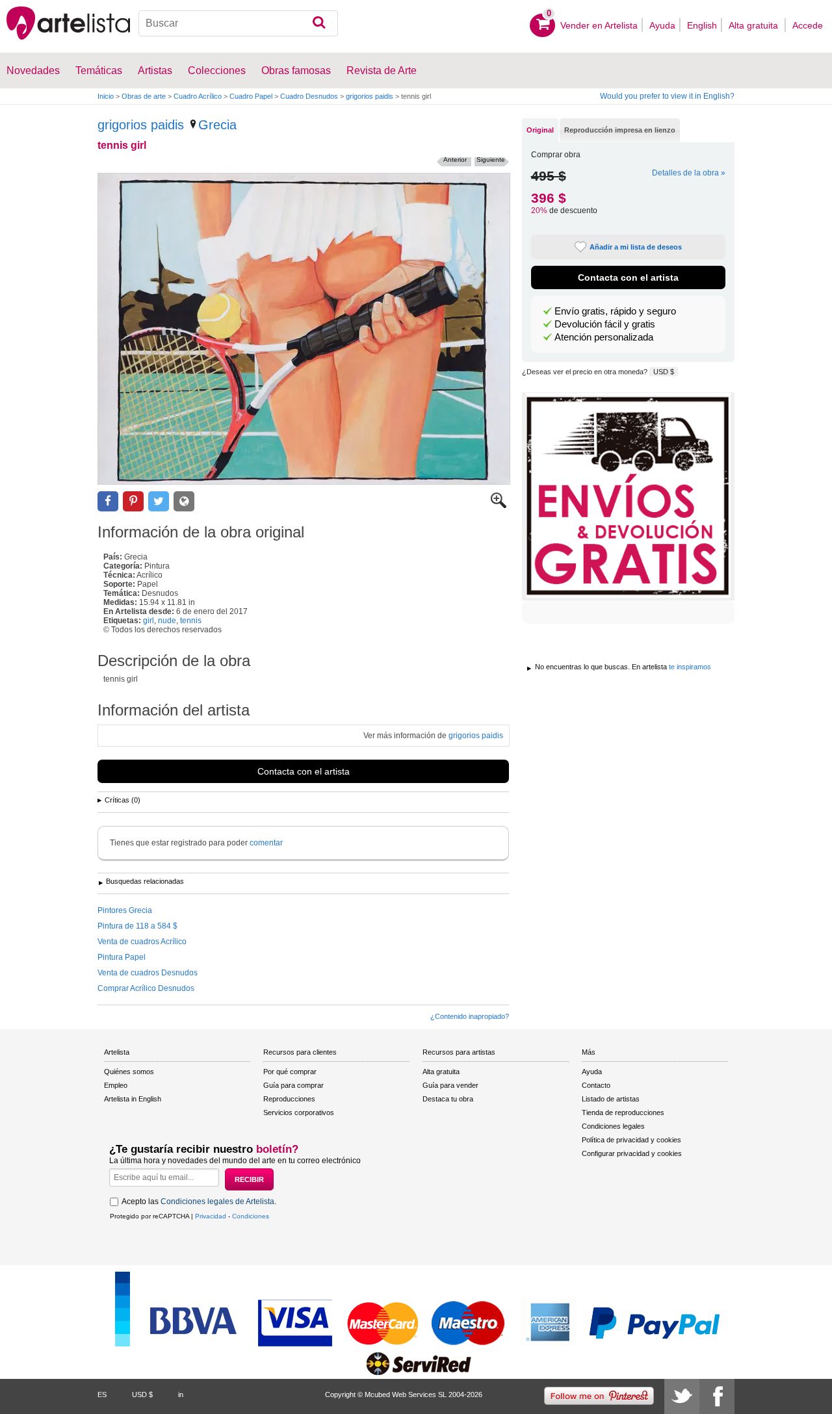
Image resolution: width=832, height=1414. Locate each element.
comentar (266, 842)
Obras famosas (296, 70)
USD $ (663, 372)
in (180, 1394)
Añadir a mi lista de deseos (636, 247)
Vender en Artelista (599, 25)
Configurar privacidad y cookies (632, 1153)
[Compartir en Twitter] (158, 501)
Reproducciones (289, 1099)
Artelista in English (132, 1099)
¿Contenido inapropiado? (469, 1016)
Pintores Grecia (125, 910)
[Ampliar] (498, 505)
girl (148, 620)
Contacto (596, 1085)
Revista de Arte (381, 70)
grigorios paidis (369, 96)
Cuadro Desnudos (309, 96)
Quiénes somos (129, 1071)
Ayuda (662, 25)
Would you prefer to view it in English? (667, 96)
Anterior (455, 159)
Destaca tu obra (447, 1099)
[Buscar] (319, 23)
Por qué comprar (290, 1071)
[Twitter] (681, 1396)
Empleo (115, 1085)
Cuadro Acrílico (198, 96)
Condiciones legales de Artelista (217, 1201)
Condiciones (250, 1216)
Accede (807, 25)
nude (167, 620)
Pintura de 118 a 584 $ (137, 926)
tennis (191, 620)
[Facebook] (716, 1396)
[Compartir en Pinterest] (133, 501)
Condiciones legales (613, 1126)
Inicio (106, 96)
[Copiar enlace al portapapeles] (184, 501)
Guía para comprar (293, 1085)
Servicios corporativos (298, 1112)
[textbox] (238, 23)
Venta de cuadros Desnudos (148, 972)
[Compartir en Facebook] (108, 501)
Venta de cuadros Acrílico (142, 941)
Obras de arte (144, 96)
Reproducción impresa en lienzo (619, 130)
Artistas (155, 70)
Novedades (33, 70)
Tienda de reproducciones (623, 1112)
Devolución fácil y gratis (604, 324)
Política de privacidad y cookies (631, 1140)
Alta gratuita (755, 25)
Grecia (217, 125)
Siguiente (490, 159)
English (702, 25)
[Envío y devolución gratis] (628, 496)
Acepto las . (199, 1201)
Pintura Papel (122, 957)
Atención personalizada (603, 337)
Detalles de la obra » (688, 172)
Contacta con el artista (303, 771)
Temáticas (98, 70)
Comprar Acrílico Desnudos (146, 988)
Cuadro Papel (250, 96)
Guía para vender (450, 1085)
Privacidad (210, 1216)
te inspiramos (690, 667)
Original (540, 130)
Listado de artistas (611, 1099)
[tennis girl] (304, 329)
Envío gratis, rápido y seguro (615, 311)
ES (102, 1394)
